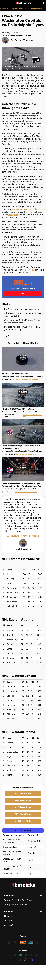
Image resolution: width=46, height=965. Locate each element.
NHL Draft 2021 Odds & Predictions (18, 409)
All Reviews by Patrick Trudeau (23, 536)
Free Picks (9, 895)
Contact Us (9, 925)
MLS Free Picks (23, 807)
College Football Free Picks (17, 904)
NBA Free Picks (23, 800)
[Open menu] (3, 3)
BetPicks (29, 270)
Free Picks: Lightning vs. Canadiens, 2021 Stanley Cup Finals (21, 447)
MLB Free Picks (23, 821)
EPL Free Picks (23, 814)
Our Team (8, 920)
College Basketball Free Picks (18, 900)
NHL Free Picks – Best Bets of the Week (17, 35)
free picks (13, 214)
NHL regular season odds (24, 209)
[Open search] (43, 3)
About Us (8, 916)
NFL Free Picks (23, 793)
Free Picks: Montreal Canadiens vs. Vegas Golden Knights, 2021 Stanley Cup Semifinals (22, 484)
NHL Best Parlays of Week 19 (15, 373)
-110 (23, 293)
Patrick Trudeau (24, 40)
